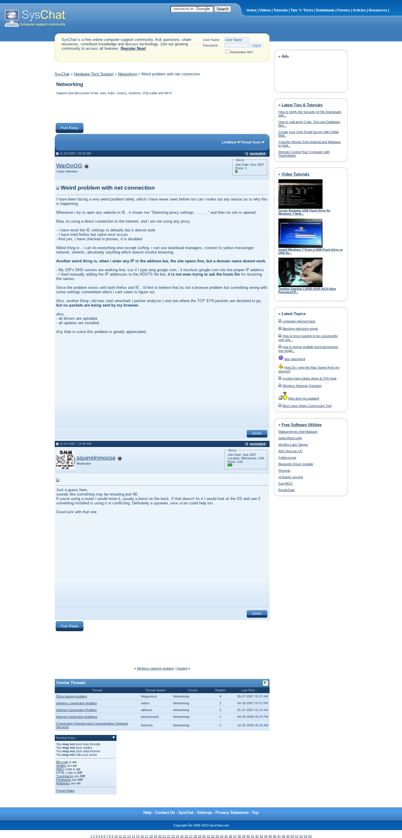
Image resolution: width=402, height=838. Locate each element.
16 (142, 836)
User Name (211, 40)
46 (274, 836)
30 (204, 836)
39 (243, 836)
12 (124, 836)
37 (235, 836)
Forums (343, 10)
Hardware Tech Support (94, 74)
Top (255, 812)
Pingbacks (63, 779)
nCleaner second (290, 477)
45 (270, 836)
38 (239, 836)
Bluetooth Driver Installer (295, 464)
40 (248, 836)
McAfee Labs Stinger (293, 444)
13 (129, 836)
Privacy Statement (231, 812)
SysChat (62, 74)
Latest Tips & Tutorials (302, 105)
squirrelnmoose (96, 458)
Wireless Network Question (302, 385)
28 (195, 836)
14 (133, 836)
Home (252, 10)
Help (147, 812)
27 (190, 836)
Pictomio (284, 470)
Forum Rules (65, 790)
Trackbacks (65, 776)
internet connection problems (76, 716)
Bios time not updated (303, 398)
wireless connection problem (76, 703)
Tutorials (280, 10)
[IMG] (60, 769)
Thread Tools (250, 142)
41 (252, 836)
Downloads (325, 10)
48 (283, 836)
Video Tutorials (295, 174)
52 (301, 836)
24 (177, 836)
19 (155, 836)
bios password (294, 359)
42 (257, 836)
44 (266, 836)
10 (116, 836)
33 (217, 836)
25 (182, 836)
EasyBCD (285, 483)
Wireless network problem (155, 668)
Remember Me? (241, 52)
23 (173, 836)
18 (151, 836)
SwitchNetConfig (290, 438)
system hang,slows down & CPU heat (309, 378)
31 (208, 836)
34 (221, 836)
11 (120, 836)
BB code (62, 762)
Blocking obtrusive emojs (300, 328)
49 (288, 836)
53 (305, 836)
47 (279, 836)
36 (230, 836)
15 (137, 836)
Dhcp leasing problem (71, 696)
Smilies (61, 765)
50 (292, 836)
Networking (127, 74)
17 (146, 836)
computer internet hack (299, 321)
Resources (378, 10)
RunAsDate (286, 490)
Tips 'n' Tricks (301, 10)
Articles (359, 10)
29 (199, 836)
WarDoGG (69, 166)
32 (213, 836)
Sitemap (204, 812)
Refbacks (63, 783)
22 (168, 836)
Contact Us (165, 812)
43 (261, 836)
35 (226, 836)
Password (210, 45)
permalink (257, 153)
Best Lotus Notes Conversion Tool (307, 406)
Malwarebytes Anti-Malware (298, 431)
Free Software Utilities (302, 425)
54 (310, 836)
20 (160, 836)
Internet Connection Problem (76, 710)
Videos (265, 10)
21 (164, 836)
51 (296, 836)
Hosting (182, 668)
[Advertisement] (162, 109)
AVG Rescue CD (290, 451)
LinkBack (229, 142)
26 (186, 836)
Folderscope (287, 457)
